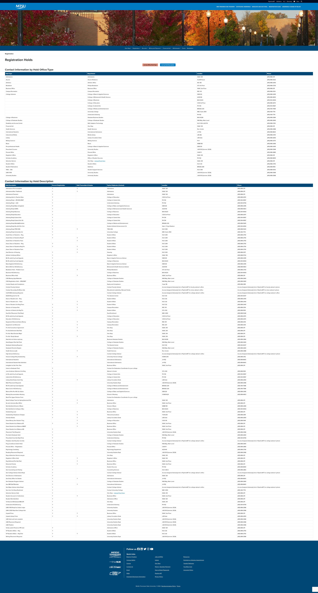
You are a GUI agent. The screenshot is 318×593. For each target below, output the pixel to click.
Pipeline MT (158, 573)
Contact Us (130, 567)
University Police (188, 570)
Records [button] (144, 48)
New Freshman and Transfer (226, 7)
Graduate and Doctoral (259, 7)
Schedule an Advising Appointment (193, 560)
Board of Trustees (132, 557)
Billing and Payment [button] (154, 48)
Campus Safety (131, 560)
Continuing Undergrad (243, 7)
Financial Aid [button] (166, 48)
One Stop (157, 563)
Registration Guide (275, 7)
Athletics (279, 1)
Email (128, 570)
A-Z (284, 1)
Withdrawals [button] (176, 48)
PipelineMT (271, 1)
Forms (184, 48)
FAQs (128, 573)
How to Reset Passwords (162, 570)
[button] (301, 1)
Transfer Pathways (188, 563)
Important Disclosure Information (136, 577)
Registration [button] (136, 48)
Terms (178, 586)
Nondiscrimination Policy (168, 586)
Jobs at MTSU (159, 557)
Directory (289, 1)
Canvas (129, 563)
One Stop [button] (127, 48)
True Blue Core (187, 567)
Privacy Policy (159, 577)
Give (298, 1)
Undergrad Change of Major (291, 7)
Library (157, 560)
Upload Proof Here (100, 161)
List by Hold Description (167, 65)
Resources (186, 557)
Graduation (190, 48)
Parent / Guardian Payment (162, 567)
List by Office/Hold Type (150, 65)
